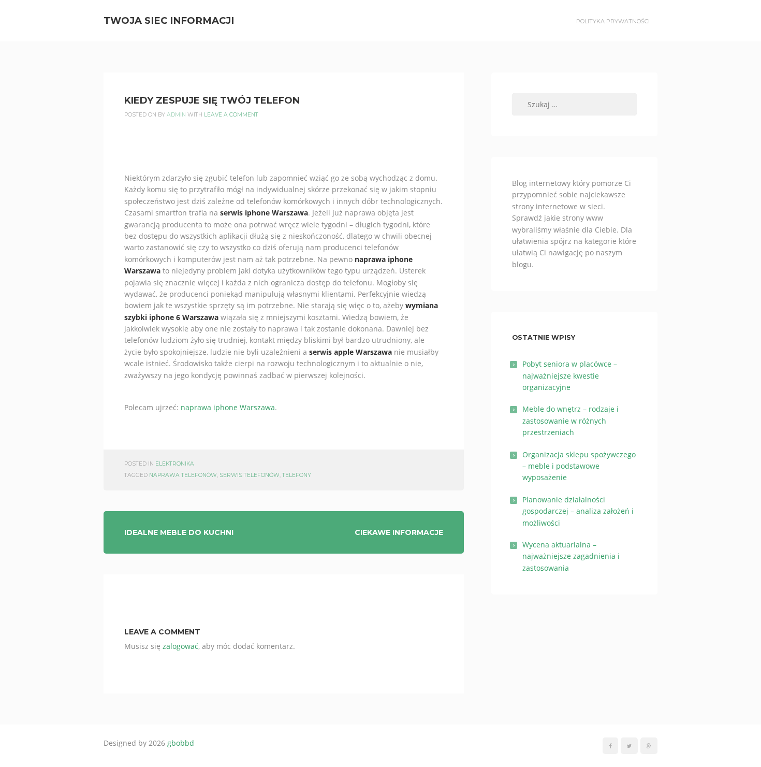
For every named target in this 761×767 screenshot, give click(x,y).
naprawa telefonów (183, 475)
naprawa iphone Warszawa (228, 407)
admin (176, 114)
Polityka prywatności (613, 21)
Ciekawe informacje (399, 532)
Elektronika (174, 463)
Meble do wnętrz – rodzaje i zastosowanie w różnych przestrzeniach (570, 420)
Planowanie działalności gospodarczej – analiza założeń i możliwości (578, 511)
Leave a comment (231, 114)
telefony (296, 475)
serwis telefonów (249, 475)
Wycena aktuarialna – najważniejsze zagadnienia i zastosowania (571, 556)
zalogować (180, 646)
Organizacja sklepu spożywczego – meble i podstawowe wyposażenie (579, 466)
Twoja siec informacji (169, 20)
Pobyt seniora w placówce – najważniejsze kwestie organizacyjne (569, 375)
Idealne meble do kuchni (178, 532)
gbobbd (180, 743)
